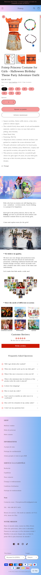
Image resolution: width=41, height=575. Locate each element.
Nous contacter (8, 477)
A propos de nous (9, 447)
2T (11, 89)
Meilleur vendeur (9, 425)
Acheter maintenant (20, 115)
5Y (31, 89)
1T (4, 89)
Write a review (20, 346)
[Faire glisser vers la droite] (39, 59)
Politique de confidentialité (12, 451)
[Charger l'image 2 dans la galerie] (20, 59)
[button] (2, 8)
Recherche (7, 468)
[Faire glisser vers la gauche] (2, 59)
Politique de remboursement (12, 490)
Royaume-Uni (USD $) (13, 557)
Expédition (7, 473)
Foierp (13, 571)
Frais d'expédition (13, 82)
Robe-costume (8, 434)
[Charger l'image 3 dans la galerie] (31, 59)
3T (18, 89)
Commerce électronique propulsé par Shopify (23, 571)
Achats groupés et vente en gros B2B (15, 456)
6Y (4, 93)
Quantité (3, 97)
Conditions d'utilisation (11, 486)
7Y (11, 93)
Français (30, 557)
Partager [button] (6, 166)
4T (24, 89)
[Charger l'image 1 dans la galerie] (10, 59)
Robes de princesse (10, 430)
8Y (18, 93)
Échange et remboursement (12, 481)
